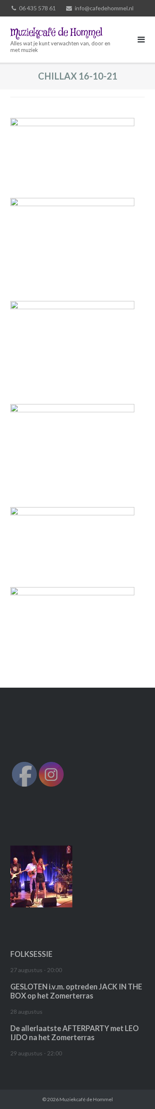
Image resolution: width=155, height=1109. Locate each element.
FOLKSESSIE (31, 954)
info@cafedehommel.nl (104, 8)
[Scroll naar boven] (134, 1089)
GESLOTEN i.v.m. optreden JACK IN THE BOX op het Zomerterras (76, 991)
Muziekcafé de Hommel (86, 1099)
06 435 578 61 (37, 8)
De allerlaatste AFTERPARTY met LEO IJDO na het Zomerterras (74, 1033)
